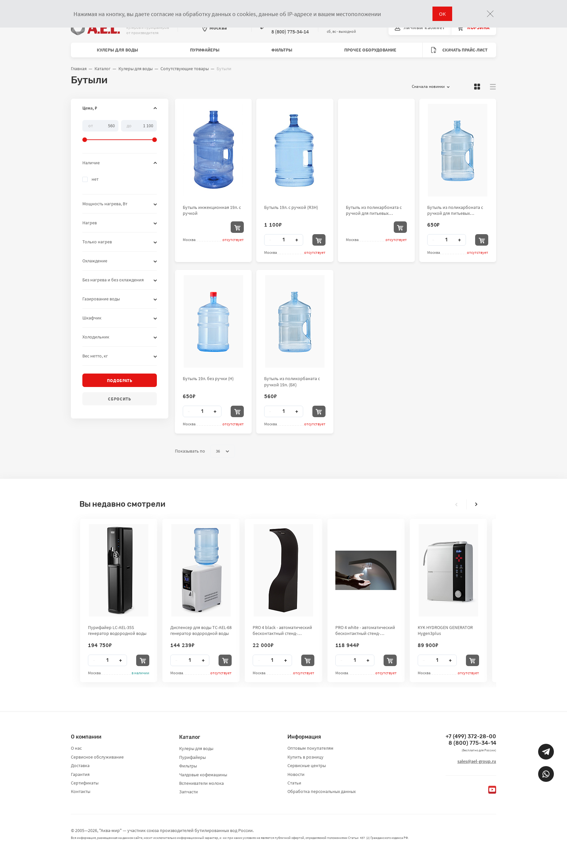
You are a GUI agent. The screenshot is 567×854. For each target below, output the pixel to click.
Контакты (80, 791)
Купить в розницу (305, 757)
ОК (442, 13)
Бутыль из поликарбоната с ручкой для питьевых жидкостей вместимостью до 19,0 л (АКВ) (375, 210)
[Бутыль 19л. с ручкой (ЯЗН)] (294, 150)
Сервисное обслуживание (97, 757)
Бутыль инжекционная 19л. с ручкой (212, 210)
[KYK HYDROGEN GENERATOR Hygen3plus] (448, 570)
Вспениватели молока (201, 783)
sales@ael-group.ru (476, 761)
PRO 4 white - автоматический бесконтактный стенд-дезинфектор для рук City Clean (365, 630)
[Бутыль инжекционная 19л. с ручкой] (213, 150)
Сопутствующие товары (184, 68)
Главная (79, 68)
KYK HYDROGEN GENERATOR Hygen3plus (445, 630)
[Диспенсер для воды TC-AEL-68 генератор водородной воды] (201, 570)
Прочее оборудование (370, 50)
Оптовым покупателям (310, 748)
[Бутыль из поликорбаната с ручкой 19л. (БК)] (295, 321)
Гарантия (80, 774)
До (129, 125)
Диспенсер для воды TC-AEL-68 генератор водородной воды (201, 630)
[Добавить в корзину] (237, 227)
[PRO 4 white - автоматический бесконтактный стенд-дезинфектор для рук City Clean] (365, 570)
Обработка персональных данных (321, 791)
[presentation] (456, 504)
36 (218, 451)
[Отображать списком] (492, 86)
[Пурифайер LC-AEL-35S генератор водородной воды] (118, 570)
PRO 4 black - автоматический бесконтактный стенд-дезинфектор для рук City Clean (282, 630)
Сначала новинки (428, 86)
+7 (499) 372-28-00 (471, 736)
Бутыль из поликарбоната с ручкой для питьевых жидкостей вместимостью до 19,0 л (456, 210)
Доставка (80, 765)
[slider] (119, 131)
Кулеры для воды (117, 50)
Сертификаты (84, 783)
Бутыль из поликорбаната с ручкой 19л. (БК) (292, 381)
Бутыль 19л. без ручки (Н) (208, 378)
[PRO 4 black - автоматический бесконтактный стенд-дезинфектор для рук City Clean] (283, 570)
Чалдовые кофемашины (203, 775)
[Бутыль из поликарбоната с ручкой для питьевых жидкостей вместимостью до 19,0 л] (457, 150)
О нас (76, 748)
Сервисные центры (306, 765)
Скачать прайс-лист (464, 50)
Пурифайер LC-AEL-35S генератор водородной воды (117, 630)
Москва (218, 27)
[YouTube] (492, 790)
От (90, 125)
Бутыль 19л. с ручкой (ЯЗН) (291, 207)
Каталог (102, 68)
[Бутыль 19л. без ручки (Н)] (213, 321)
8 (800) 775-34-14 (472, 743)
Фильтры (281, 50)
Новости (295, 774)
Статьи (294, 783)
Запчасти (188, 792)
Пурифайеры (205, 50)
